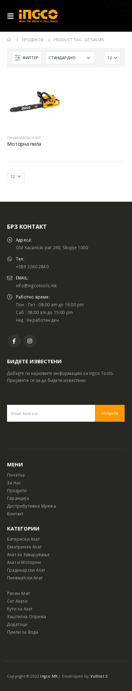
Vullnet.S (98, 676)
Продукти (17, 490)
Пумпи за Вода (22, 632)
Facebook (14, 340)
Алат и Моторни (24, 562)
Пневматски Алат (25, 577)
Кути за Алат (19, 608)
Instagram (29, 340)
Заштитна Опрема (26, 616)
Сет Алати (17, 601)
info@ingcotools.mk (36, 285)
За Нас (14, 482)
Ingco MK (48, 676)
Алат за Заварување (28, 554)
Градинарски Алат (26, 570)
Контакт (15, 513)
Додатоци (17, 624)
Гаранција (18, 498)
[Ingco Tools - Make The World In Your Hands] (38, 16)
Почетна (16, 475)
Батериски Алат (23, 539)
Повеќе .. (51, 86)
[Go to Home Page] (9, 40)
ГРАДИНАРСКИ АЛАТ (24, 138)
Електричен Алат (24, 546)
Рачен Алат (18, 593)
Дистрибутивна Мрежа (31, 506)
